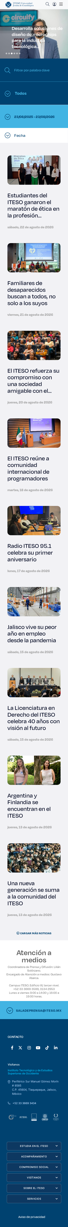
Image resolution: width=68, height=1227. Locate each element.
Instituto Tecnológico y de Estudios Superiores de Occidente (30, 1072)
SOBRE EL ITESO (34, 1188)
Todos (20, 93)
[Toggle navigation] (60, 4)
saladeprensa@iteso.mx (39, 1010)
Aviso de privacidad (31, 1217)
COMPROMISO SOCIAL (34, 1167)
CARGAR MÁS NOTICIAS (35, 933)
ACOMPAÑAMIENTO (34, 1156)
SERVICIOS (34, 1198)
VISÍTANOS (34, 1177)
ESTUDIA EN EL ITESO (34, 1146)
